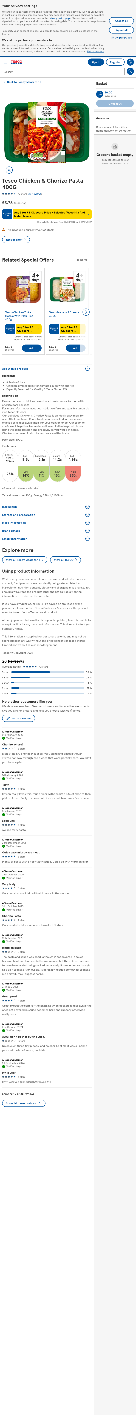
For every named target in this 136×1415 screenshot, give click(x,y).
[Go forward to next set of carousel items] (86, 312)
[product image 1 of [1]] (47, 132)
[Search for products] (130, 71)
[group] (23, 312)
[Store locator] (130, 62)
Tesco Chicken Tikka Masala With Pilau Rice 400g (19, 315)
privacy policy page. (60, 18)
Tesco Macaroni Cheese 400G (64, 314)
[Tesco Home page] (17, 62)
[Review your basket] (99, 94)
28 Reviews (34, 193)
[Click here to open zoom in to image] (9, 170)
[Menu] (5, 62)
